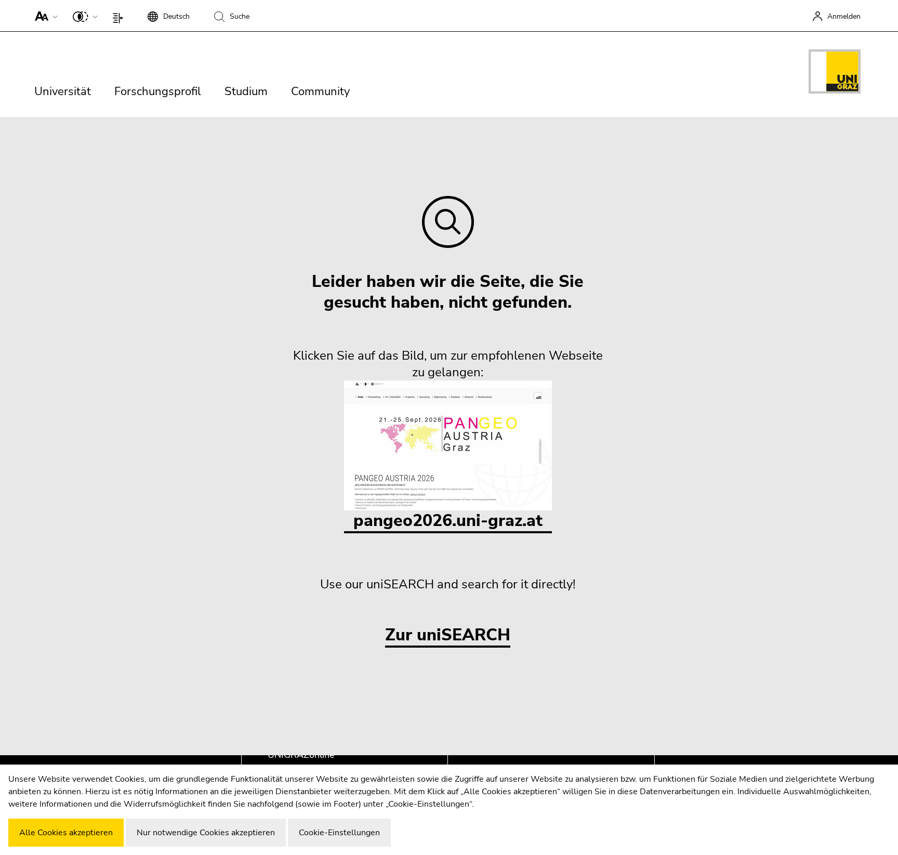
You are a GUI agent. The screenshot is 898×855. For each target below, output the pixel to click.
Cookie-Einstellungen (339, 832)
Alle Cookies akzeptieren (66, 832)
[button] (44, 15)
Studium (246, 91)
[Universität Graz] (835, 73)
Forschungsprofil (157, 91)
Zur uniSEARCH (447, 635)
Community (320, 91)
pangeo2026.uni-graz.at (448, 520)
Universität (62, 91)
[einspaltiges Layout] (120, 15)
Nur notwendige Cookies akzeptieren (206, 832)
